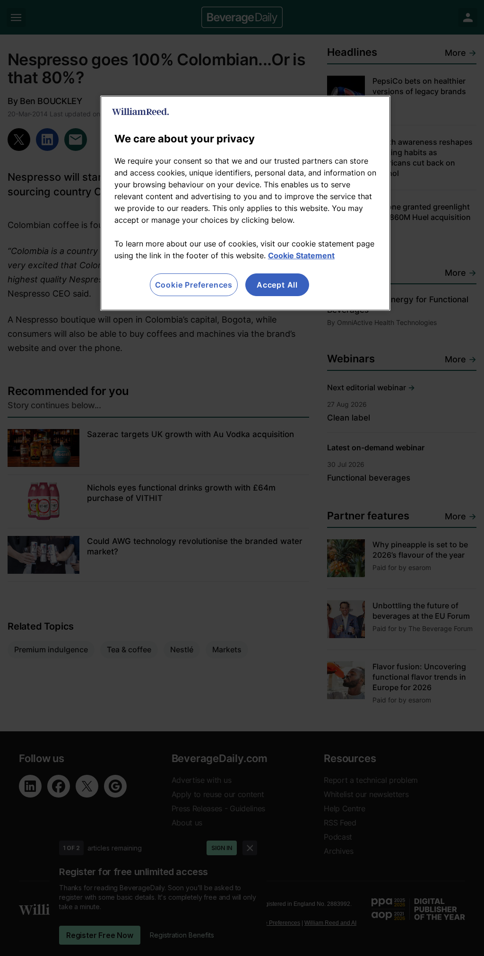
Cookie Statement (301, 255)
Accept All (277, 284)
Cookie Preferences (194, 284)
